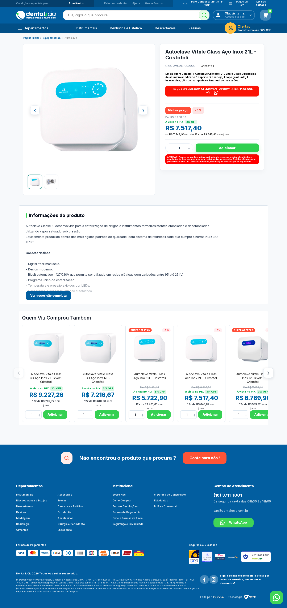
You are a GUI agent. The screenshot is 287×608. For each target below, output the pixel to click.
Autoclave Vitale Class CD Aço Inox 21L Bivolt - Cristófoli (46, 377)
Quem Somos (154, 3)
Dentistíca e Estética (70, 506)
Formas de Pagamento (126, 512)
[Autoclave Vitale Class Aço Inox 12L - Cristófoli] (150, 348)
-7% (166, 330)
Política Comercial (165, 506)
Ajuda (136, 3)
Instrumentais (86, 28)
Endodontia (65, 529)
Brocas (62, 500)
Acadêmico (76, 3)
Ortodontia (64, 512)
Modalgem (23, 518)
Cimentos (22, 529)
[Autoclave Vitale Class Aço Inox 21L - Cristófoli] (201, 348)
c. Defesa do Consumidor (170, 494)
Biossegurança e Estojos (31, 500)
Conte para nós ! (205, 458)
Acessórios (65, 494)
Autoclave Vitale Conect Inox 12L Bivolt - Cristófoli (253, 377)
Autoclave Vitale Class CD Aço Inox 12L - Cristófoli (98, 377)
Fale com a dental (116, 3)
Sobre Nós (119, 494)
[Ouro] (195, 557)
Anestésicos (65, 518)
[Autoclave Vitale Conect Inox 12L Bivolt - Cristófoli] (253, 348)
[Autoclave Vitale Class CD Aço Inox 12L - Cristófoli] (98, 348)
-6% (218, 330)
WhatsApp (238, 522)
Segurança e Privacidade (128, 524)
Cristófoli (207, 66)
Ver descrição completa (48, 295)
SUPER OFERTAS (140, 330)
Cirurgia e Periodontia (71, 524)
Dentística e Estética (126, 28)
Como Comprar (122, 500)
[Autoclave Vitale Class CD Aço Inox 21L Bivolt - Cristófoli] (46, 348)
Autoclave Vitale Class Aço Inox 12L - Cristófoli (149, 376)
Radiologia (22, 524)
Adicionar (227, 148)
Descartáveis (165, 28)
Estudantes (161, 500)
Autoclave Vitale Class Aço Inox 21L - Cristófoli (201, 376)
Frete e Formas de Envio (127, 518)
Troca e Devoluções (125, 506)
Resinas (194, 28)
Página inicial (31, 37)
